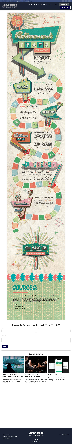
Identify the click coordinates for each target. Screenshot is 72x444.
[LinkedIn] (63, 1)
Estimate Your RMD (55, 374)
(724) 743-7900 (65, 434)
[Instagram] (38, 439)
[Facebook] (66, 1)
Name (2, 328)
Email (38, 328)
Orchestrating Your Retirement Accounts (33, 375)
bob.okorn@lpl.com (28, 1)
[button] (30, 4)
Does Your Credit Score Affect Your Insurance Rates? (13, 375)
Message (3, 336)
